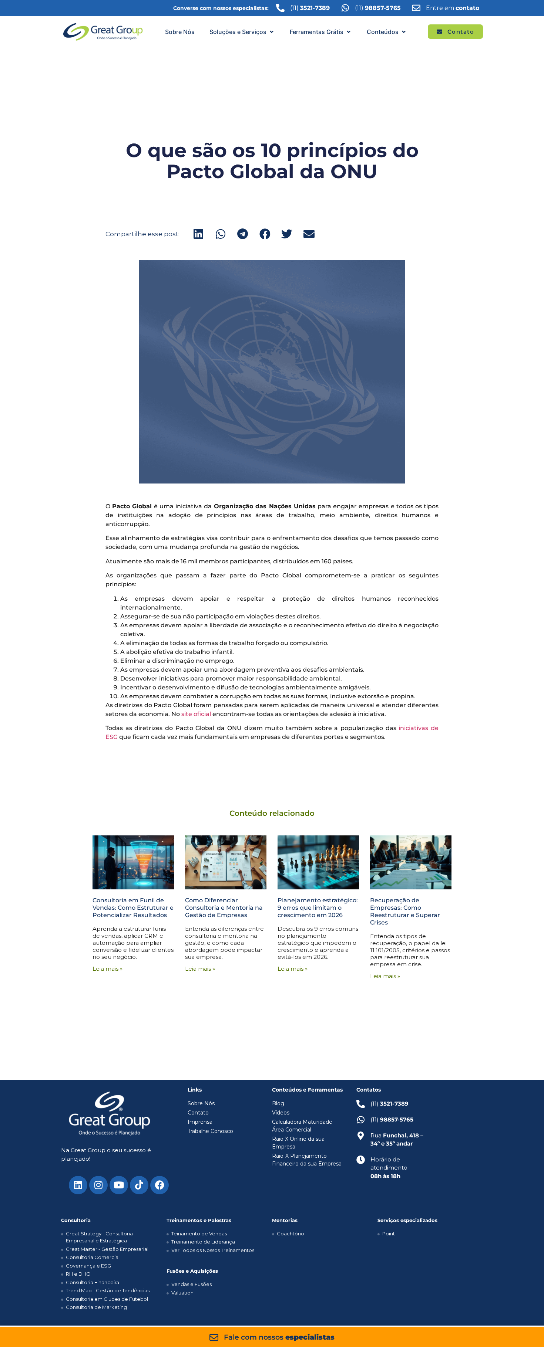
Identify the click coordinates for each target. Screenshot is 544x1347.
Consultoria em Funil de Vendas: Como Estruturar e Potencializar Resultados (133, 908)
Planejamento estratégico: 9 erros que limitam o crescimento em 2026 (318, 908)
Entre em (452, 7)
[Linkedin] (78, 1185)
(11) (378, 7)
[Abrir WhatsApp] (525, 1328)
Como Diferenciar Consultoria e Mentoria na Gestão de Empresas (224, 908)
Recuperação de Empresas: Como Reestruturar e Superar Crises (405, 911)
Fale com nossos (279, 1337)
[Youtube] (119, 1185)
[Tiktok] (139, 1185)
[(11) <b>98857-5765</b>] (345, 8)
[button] (242, 32)
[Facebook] (159, 1185)
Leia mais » (107, 968)
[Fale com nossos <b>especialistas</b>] (213, 1337)
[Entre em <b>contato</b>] (416, 8)
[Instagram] (98, 1185)
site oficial (196, 713)
